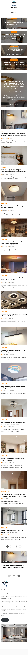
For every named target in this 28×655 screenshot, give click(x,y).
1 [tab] (10, 104)
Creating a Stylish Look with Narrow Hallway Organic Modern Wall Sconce (14, 22)
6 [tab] (17, 104)
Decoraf (14, 7)
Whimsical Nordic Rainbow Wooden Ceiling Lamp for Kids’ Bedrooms (13, 387)
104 (16, 546)
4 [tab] (14, 104)
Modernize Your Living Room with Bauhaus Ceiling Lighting (14, 63)
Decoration (14, 18)
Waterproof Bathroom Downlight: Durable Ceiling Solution (12, 531)
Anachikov (18, 28)
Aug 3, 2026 (11, 54)
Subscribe (5, 620)
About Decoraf (4, 589)
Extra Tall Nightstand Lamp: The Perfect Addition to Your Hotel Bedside (14, 36)
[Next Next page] (20, 546)
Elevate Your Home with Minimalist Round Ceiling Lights (12, 279)
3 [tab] (13, 104)
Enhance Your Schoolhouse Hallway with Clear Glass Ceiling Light (13, 423)
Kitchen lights (4, 347)
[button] (14, 12)
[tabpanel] (14, 90)
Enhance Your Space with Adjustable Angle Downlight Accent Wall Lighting (13, 495)
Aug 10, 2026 (11, 42)
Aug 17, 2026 (11, 28)
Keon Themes (19, 652)
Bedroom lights (5, 491)
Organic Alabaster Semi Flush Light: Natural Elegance (14, 50)
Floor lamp (14, 32)
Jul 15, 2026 (11, 68)
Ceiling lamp (14, 46)
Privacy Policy (4, 593)
